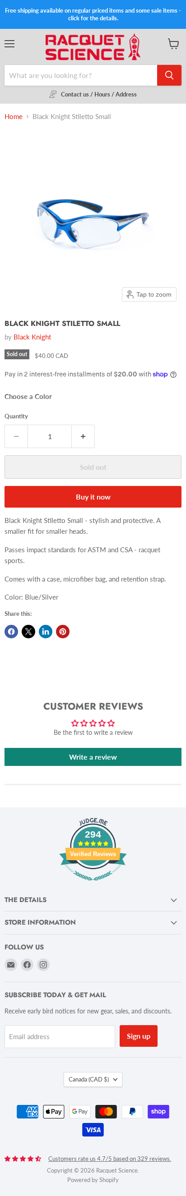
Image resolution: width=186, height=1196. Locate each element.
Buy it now (93, 496)
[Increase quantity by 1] (83, 436)
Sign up (138, 1035)
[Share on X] (28, 631)
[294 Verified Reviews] (93, 885)
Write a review (93, 756)
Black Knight (32, 337)
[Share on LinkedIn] (45, 631)
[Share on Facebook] (11, 631)
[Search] (169, 75)
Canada (89, 1079)
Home (14, 116)
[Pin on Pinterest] (63, 631)
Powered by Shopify (93, 1179)
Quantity (16, 416)
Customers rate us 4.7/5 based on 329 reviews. (109, 1158)
